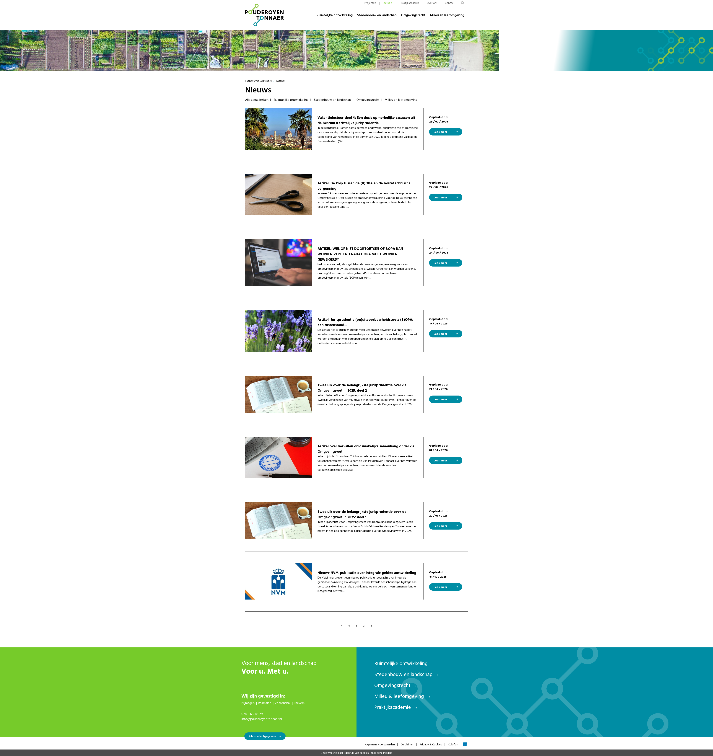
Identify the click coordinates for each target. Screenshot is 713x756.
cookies (364, 753)
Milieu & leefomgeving (399, 696)
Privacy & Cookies (431, 744)
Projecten (370, 3)
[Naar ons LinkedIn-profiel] (465, 744)
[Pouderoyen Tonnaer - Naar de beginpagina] (264, 15)
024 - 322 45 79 (252, 713)
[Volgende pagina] (380, 626)
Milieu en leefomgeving (447, 14)
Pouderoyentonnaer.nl (258, 81)
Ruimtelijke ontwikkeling (335, 14)
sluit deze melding (381, 753)
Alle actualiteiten (256, 99)
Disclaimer (407, 744)
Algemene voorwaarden (380, 744)
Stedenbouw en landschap (377, 14)
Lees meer (440, 132)
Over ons (432, 3)
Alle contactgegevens (262, 736)
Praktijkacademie (409, 3)
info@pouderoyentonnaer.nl (261, 718)
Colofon (453, 744)
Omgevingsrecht (413, 14)
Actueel (388, 3)
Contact (450, 3)
